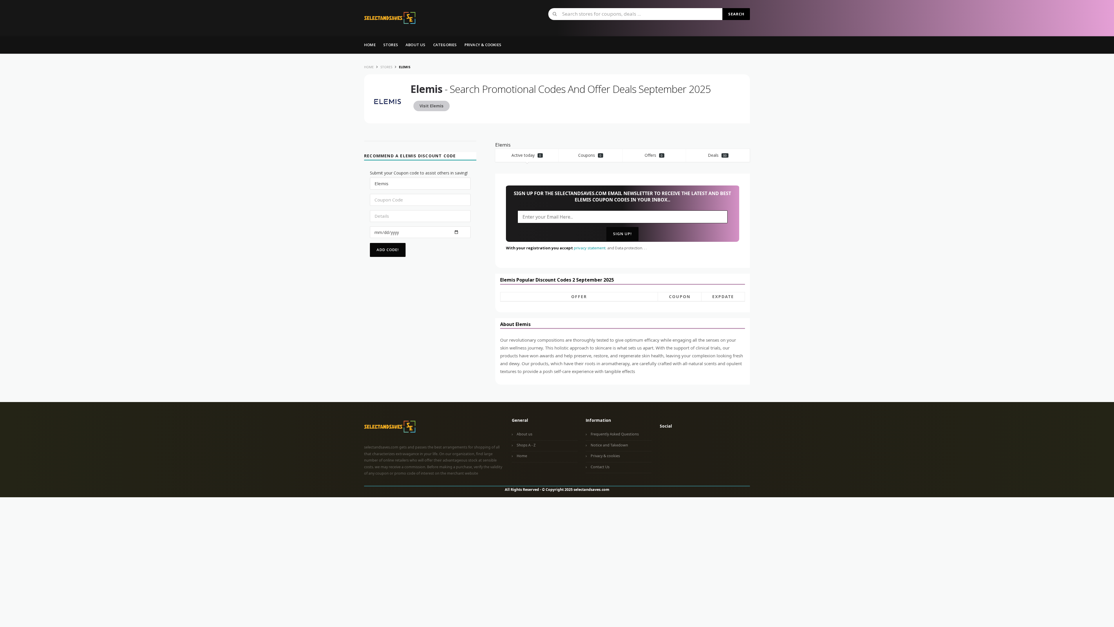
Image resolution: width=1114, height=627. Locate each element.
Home (370, 44)
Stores (390, 44)
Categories (445, 44)
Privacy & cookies (605, 455)
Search (736, 14)
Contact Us (600, 466)
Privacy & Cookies (482, 44)
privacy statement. (590, 248)
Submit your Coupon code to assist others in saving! (419, 173)
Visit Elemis (431, 106)
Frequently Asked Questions (615, 434)
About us (416, 44)
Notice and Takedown (609, 445)
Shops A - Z (526, 445)
